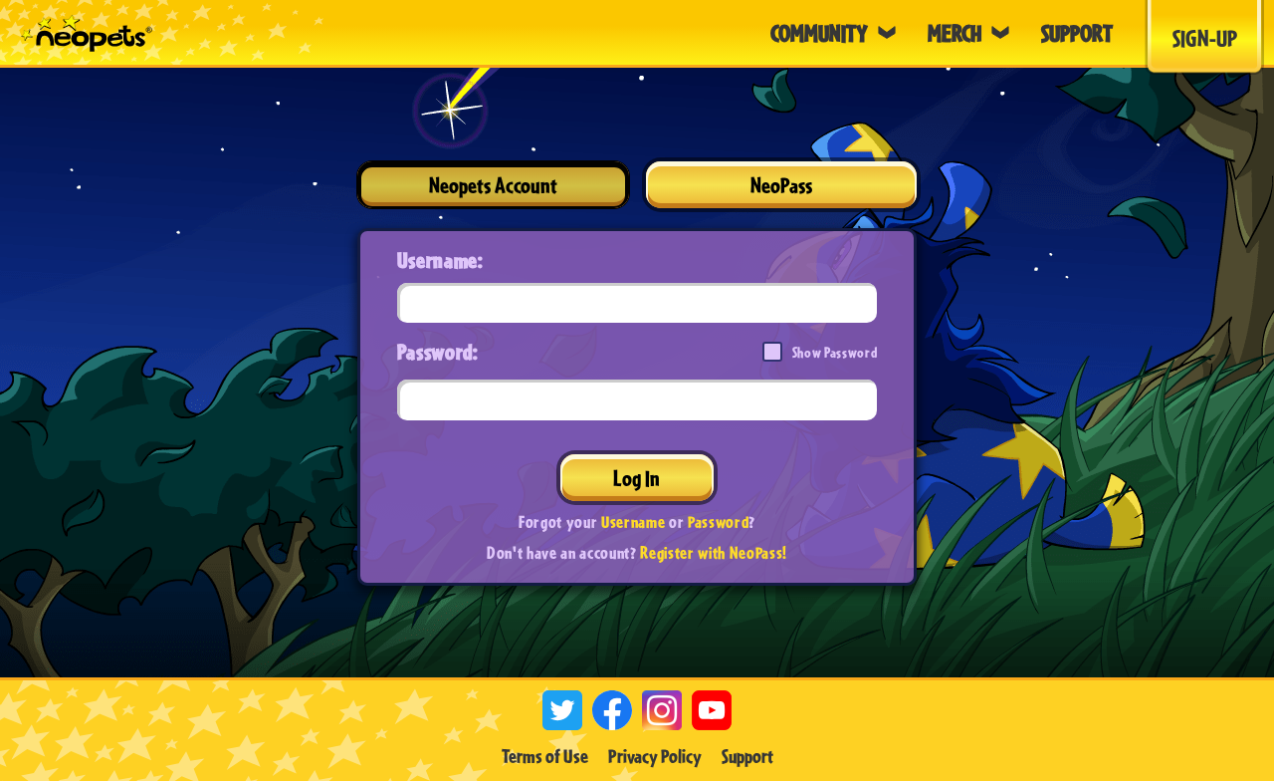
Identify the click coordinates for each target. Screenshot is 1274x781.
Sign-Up (1204, 38)
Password (718, 521)
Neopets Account (493, 184)
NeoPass (781, 184)
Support (747, 756)
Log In (636, 477)
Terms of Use (545, 756)
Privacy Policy (655, 756)
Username (633, 521)
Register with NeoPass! (713, 552)
